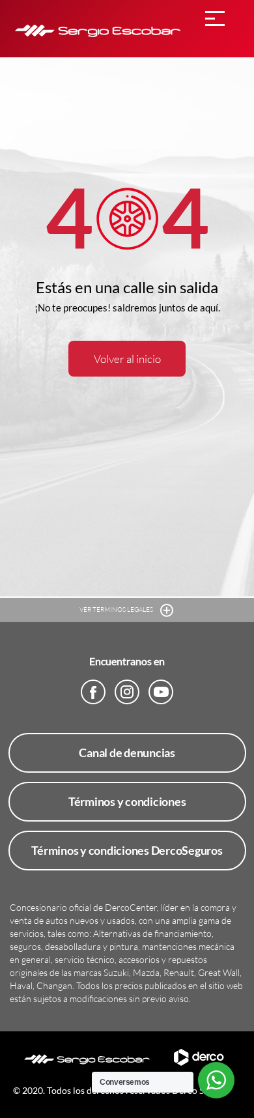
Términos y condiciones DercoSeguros (126, 850)
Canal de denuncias (127, 752)
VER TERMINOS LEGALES (116, 609)
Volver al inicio (127, 359)
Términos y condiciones (127, 801)
